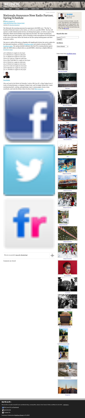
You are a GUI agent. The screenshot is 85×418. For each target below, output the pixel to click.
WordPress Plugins (18, 415)
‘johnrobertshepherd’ (14, 25)
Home (4, 9)
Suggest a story (35, 9)
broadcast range (28, 44)
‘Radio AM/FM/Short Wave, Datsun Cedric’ (14, 23)
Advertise (25, 9)
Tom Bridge (6, 80)
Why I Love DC (39, 89)
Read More (65, 404)
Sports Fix (18, 255)
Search (59, 37)
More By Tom (69, 18)
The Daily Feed (24, 255)
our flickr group (71, 53)
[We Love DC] (43, 5)
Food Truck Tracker (48, 9)
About (10, 9)
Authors (17, 9)
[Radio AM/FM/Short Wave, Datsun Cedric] (9, 21)
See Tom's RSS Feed (71, 16)
